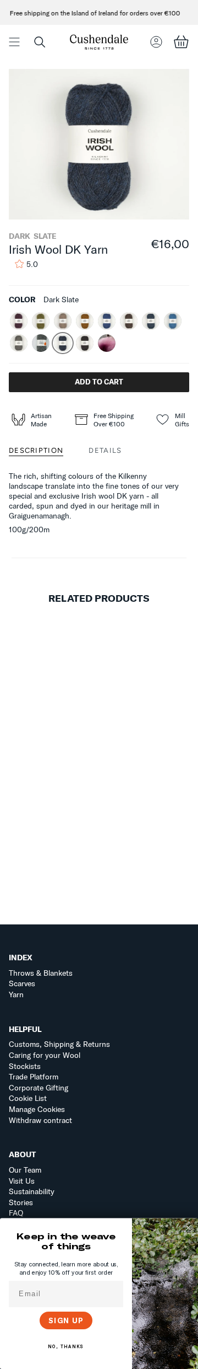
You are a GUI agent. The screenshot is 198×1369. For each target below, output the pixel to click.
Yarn (16, 994)
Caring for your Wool (44, 1055)
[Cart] (181, 42)
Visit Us (22, 1181)
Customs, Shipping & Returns (59, 1044)
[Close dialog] (188, 1227)
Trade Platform (33, 1077)
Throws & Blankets (41, 973)
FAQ (16, 1213)
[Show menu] (14, 42)
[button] (39, 42)
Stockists (25, 1066)
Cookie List (28, 1098)
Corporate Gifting (38, 1088)
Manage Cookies (37, 1109)
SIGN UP (66, 1320)
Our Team (25, 1170)
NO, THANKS (66, 1346)
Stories (21, 1202)
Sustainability (31, 1191)
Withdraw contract (40, 1120)
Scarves (22, 983)
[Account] (156, 42)
